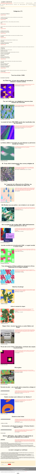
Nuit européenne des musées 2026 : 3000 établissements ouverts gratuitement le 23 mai (18, 225)
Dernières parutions (10, 4)
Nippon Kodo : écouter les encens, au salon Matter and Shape (18, 326)
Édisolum (17, 470)
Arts (18, 4)
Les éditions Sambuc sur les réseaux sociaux (18, 469)
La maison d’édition (13, 468)
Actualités (3, 4)
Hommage (2, 41)
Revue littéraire (22, 470)
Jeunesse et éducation (5, 43)
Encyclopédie (23, 4)
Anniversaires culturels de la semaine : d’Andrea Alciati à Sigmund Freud (18, 426)
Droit (2, 27)
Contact (34, 5)
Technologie (3, 71)
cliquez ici (26, 471)
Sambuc (15, 470)
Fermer (18, 473)
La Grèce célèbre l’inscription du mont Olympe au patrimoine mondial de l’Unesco (18, 143)
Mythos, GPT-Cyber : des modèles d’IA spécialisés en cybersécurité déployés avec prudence (18, 436)
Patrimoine (2, 55)
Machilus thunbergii (18, 286)
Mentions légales (17, 468)
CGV (19, 468)
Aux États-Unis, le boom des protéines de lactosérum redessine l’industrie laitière (18, 81)
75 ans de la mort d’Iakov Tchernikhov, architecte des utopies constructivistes (18, 347)
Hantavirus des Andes (18, 416)
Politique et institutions (5, 57)
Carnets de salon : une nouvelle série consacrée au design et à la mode (18, 387)
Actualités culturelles (5, 13)
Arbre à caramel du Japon (18, 306)
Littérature (15, 4)
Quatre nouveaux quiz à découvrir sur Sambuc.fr (18, 397)
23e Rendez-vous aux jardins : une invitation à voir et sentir (18, 205)
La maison (1, 5)
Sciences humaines (4, 64)
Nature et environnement (5, 53)
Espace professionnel (22, 468)
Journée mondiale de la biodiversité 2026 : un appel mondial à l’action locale (18, 246)
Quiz (26, 4)
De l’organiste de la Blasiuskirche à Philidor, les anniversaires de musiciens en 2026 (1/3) (18, 185)
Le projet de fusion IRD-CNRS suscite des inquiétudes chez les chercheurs (18, 122)
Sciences (2, 62)
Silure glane (18, 367)
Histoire (2, 36)
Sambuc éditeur (6, 2)
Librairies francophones (32, 4)
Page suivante (6, 442)
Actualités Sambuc (4, 18)
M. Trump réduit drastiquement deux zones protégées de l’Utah (18, 164)
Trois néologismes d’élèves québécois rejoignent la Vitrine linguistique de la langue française (18, 266)
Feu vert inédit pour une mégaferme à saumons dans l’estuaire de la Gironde (18, 102)
